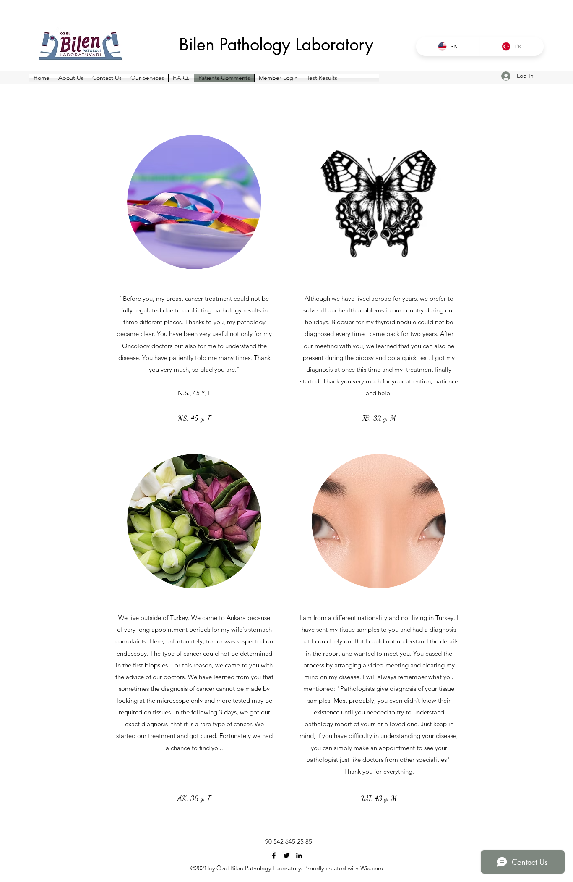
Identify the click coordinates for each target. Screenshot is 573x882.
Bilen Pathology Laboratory (276, 44)
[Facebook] (274, 855)
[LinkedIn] (299, 855)
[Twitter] (286, 855)
